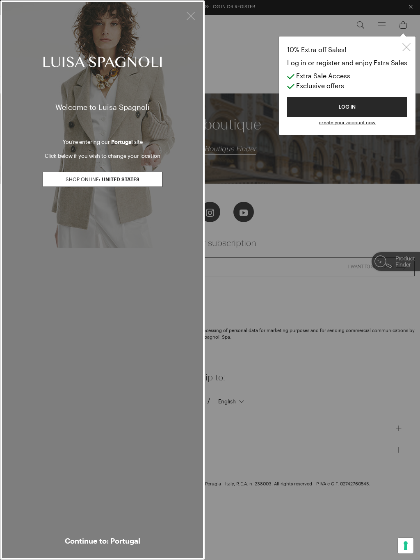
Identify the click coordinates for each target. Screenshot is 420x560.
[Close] (191, 15)
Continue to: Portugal (102, 540)
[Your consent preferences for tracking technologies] (405, 545)
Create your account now (347, 122)
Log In (347, 107)
